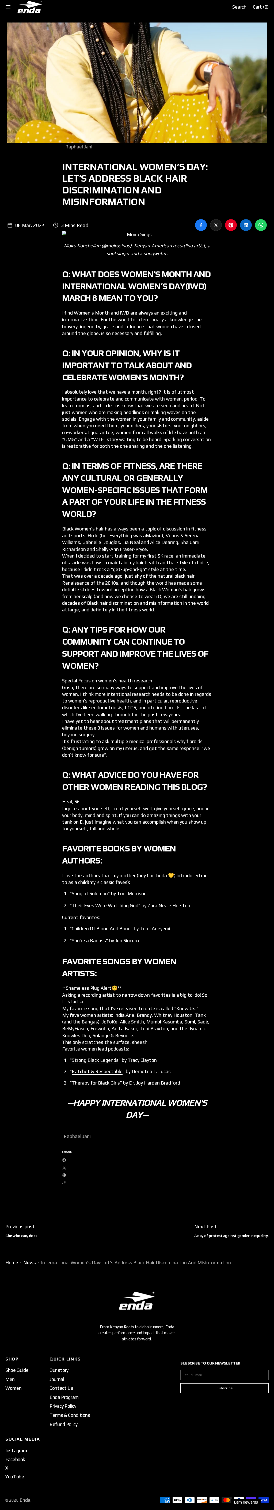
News (29, 1262)
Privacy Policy (63, 1406)
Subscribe (224, 1388)
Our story (59, 1370)
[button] (8, 7)
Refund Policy (63, 1424)
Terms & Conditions (70, 1415)
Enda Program (64, 1397)
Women (13, 1388)
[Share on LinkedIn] (246, 225)
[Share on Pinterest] (231, 225)
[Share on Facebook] (201, 225)
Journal (57, 1379)
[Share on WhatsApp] (261, 225)
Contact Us (61, 1388)
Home (11, 1262)
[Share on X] (216, 225)
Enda (25, 1500)
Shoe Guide (16, 1370)
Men (10, 1379)
